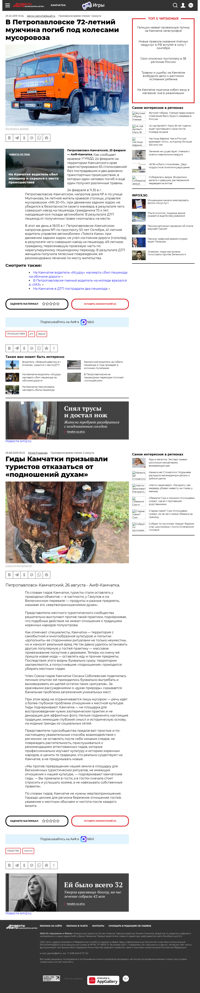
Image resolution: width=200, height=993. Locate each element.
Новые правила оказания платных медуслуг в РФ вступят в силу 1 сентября (163, 45)
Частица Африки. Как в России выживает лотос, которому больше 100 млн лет (170, 141)
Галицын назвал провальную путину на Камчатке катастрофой (163, 29)
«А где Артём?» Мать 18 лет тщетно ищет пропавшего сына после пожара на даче (170, 128)
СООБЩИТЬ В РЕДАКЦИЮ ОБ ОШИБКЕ (130, 926)
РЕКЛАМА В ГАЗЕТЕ (77, 926)
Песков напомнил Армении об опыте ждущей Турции (170, 227)
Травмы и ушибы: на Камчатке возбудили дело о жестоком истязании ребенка (163, 76)
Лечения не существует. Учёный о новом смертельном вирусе (169, 153)
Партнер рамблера (73, 978)
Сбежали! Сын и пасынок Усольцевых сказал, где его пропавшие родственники (172, 501)
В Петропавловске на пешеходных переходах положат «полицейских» (104, 377)
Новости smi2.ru (18, 441)
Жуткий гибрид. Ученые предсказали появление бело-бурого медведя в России (171, 116)
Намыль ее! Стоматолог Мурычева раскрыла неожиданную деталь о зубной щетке (170, 475)
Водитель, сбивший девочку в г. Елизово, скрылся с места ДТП (41, 363)
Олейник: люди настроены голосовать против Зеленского (167, 253)
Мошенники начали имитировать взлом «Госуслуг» (168, 201)
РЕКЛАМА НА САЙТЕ (51, 926)
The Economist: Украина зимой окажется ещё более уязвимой (166, 214)
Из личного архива (17, 128)
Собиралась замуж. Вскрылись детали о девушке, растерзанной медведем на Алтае (169, 180)
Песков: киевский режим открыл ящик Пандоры (168, 240)
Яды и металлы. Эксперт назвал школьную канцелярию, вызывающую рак (168, 462)
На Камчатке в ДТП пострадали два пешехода (70, 289)
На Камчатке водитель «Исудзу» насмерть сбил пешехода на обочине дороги (41, 377)
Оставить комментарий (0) (100, 304)
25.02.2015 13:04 (14, 15)
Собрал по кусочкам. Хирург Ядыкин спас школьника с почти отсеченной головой (171, 526)
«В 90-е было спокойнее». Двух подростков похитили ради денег (169, 166)
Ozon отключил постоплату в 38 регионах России (163, 60)
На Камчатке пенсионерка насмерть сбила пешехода (38, 388)
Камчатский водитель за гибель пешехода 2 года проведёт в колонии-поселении (103, 365)
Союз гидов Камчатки (18, 565)
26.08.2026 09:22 (15, 452)
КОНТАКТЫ (98, 926)
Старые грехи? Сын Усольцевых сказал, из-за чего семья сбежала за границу (171, 514)
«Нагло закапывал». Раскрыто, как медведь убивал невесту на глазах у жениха (171, 488)
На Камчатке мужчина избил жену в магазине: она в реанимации (163, 91)
